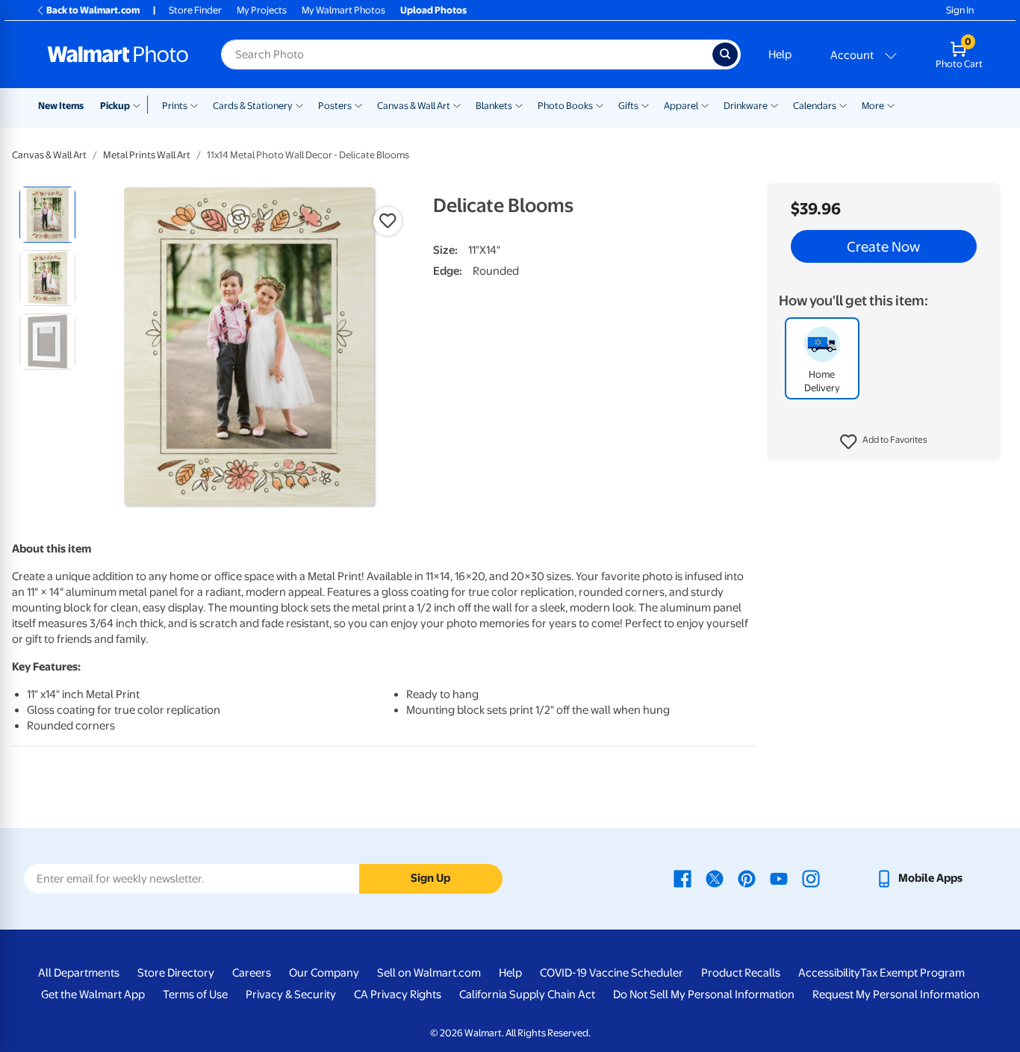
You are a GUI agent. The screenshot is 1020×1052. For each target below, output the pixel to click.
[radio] (47, 215)
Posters (335, 105)
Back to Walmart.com (93, 10)
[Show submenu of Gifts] (645, 104)
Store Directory (175, 973)
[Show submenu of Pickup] (140, 104)
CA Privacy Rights (397, 994)
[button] (883, 442)
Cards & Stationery (253, 105)
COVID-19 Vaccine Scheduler (611, 973)
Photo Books (565, 105)
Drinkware (746, 105)
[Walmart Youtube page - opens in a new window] (779, 878)
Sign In (960, 10)
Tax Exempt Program (912, 973)
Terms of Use (195, 994)
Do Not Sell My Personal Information (703, 994)
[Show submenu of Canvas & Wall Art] (457, 104)
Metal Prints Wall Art (146, 155)
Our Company (324, 973)
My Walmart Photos (343, 10)
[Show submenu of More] (890, 104)
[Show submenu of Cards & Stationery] (299, 104)
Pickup (115, 105)
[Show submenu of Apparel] (704, 104)
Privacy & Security (291, 994)
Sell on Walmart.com (429, 973)
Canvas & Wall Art (413, 105)
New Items (61, 105)
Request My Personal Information (896, 994)
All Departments (78, 973)
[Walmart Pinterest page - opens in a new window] (747, 878)
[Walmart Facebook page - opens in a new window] (682, 878)
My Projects (262, 10)
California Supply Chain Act (527, 994)
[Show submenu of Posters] (358, 104)
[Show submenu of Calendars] (843, 104)
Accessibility (829, 973)
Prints (174, 105)
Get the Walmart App (93, 994)
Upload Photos (433, 10)
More (873, 105)
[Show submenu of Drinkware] (774, 104)
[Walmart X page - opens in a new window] (715, 878)
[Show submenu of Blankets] (518, 104)
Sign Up (430, 878)
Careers (251, 973)
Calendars (814, 105)
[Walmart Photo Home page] (118, 54)
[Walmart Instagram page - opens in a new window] (811, 878)
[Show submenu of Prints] (194, 104)
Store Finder (195, 10)
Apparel (681, 105)
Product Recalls (740, 973)
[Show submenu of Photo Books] (599, 104)
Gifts (628, 105)
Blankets (494, 105)
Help (780, 54)
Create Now (883, 246)
